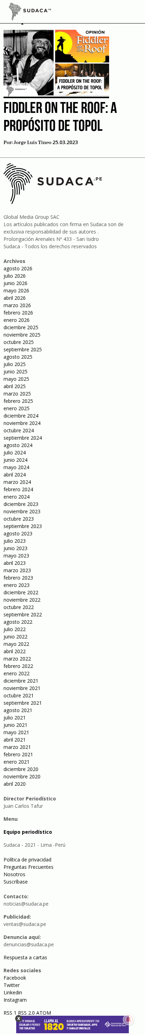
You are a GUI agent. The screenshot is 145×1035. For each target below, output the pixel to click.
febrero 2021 (18, 754)
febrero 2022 (18, 666)
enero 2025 (17, 408)
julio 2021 (15, 717)
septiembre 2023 (23, 526)
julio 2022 (15, 629)
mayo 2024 (16, 467)
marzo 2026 (17, 305)
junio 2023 (15, 548)
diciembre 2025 (21, 327)
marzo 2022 (17, 658)
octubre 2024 (19, 430)
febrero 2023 (18, 577)
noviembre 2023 (22, 511)
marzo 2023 (17, 570)
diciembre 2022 (21, 592)
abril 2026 (15, 298)
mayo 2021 (16, 732)
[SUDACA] (30, 12)
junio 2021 (15, 725)
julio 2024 (15, 452)
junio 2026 (15, 283)
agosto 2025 (18, 356)
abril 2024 (15, 474)
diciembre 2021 (21, 680)
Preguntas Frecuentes (28, 867)
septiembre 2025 (23, 349)
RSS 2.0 (26, 1012)
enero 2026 (17, 320)
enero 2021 (17, 761)
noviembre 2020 (22, 776)
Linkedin (13, 992)
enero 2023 (17, 585)
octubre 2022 (19, 607)
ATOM (43, 1012)
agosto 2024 (18, 445)
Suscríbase (16, 881)
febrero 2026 (18, 312)
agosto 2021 (18, 710)
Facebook (15, 977)
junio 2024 (15, 459)
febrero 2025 (18, 401)
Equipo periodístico (28, 831)
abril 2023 (15, 563)
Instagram (15, 999)
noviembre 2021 (22, 688)
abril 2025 (15, 386)
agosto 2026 (18, 268)
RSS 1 (11, 1012)
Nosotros (14, 874)
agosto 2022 (18, 621)
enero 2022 (17, 673)
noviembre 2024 (22, 423)
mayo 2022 (16, 644)
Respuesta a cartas (25, 957)
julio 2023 (15, 540)
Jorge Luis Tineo (32, 143)
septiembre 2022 (23, 614)
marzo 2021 (17, 747)
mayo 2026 (16, 290)
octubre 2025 (19, 342)
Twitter (12, 985)
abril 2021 (15, 739)
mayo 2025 (16, 379)
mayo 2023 (16, 555)
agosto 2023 (18, 533)
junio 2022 (15, 636)
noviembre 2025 (22, 334)
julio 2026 (15, 275)
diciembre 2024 (21, 415)
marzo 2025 (17, 393)
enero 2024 (17, 496)
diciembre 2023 (21, 504)
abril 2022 (15, 651)
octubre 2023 (19, 518)
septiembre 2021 (23, 702)
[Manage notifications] (128, 1019)
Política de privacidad (27, 859)
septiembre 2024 (23, 437)
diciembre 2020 (21, 769)
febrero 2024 (18, 489)
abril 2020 (15, 783)
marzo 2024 (17, 482)
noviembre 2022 (22, 599)
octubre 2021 (19, 695)
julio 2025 (15, 364)
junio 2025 (15, 371)
